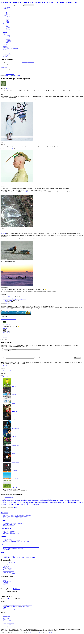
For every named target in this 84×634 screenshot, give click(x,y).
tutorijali (7, 9)
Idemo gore (3, 593)
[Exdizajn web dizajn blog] (7, 470)
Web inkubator (31, 632)
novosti (28, 502)
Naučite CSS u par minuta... (9, 532)
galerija (29, 500)
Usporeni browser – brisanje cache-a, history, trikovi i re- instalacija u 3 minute (19, 557)
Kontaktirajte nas (6, 564)
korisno (3, 502)
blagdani (10, 500)
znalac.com (14, 386)
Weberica (7, 88)
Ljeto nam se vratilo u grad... (9, 297)
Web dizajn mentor (7, 54)
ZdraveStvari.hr (15, 487)
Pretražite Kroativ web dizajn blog (8, 5)
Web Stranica (3, 357)
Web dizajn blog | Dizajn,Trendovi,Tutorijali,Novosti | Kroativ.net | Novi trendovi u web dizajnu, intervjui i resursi (39, 2)
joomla (7, 30)
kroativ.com (14, 394)
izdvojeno (8, 35)
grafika (37, 500)
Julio (7, 331)
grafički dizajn (9, 16)
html (7, 26)
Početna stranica (6, 7)
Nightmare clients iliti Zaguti (9, 556)
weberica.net (14, 411)
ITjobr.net (14, 436)
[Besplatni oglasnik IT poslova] (7, 436)
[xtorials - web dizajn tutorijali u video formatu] (7, 453)
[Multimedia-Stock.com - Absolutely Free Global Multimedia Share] (7, 445)
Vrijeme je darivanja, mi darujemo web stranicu (13, 548)
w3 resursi (76, 502)
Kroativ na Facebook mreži (8, 571)
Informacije (5, 47)
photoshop (8, 17)
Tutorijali (5, 32)
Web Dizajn (5, 8)
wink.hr (13, 403)
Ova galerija (3, 233)
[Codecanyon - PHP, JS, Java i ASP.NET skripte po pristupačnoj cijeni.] (7, 462)
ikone (7, 20)
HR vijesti (5, 56)
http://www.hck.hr (4, 67)
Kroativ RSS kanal (7, 572)
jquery (78, 500)
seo (6, 12)
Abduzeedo (5, 583)
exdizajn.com (14, 470)
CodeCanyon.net (15, 462)
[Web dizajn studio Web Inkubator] (7, 403)
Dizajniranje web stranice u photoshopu (11, 540)
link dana (8, 37)
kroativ (15, 502)
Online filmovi (15, 478)
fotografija (8, 36)
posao (41, 502)
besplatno (5, 500)
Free (4, 33)
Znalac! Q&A (6, 55)
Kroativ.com (5, 617)
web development (19, 504)
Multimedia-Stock (15, 445)
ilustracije (62, 500)
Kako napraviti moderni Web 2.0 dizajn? (11, 533)
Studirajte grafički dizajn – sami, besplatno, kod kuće (14, 523)
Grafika (4, 15)
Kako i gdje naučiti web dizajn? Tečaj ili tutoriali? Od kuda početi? (17, 515)
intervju (71, 500)
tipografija (8, 21)
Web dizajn (4, 513)
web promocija (9, 41)
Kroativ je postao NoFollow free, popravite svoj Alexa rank (15, 516)
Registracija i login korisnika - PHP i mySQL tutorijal (14, 517)
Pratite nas (16, 589)
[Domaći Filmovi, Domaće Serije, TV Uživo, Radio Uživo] (7, 478)
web (1, 504)
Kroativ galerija (6, 51)
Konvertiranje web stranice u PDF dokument (12, 554)
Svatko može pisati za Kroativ (28, 62)
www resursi (8, 40)
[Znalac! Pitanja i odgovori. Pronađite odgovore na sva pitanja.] (7, 386)
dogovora (9, 308)
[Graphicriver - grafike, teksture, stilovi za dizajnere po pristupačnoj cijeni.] (7, 428)
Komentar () (37, 357)
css (6, 25)
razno (7, 74)
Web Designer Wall (7, 581)
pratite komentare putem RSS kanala (8, 319)
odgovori (5, 328)
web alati (4, 504)
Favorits (4, 49)
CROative (6, 629)
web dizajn (29, 504)
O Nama (5, 301)
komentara (11, 74)
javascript (8, 27)
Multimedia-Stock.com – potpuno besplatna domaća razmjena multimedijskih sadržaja (21, 547)
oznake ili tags (9, 497)
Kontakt (4, 46)
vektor (71, 502)
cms (6, 10)
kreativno (10, 502)
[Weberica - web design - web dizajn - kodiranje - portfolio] (7, 411)
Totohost (41, 632)
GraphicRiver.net (15, 428)
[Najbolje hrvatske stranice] (7, 394)
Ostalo (4, 34)
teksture (7, 22)
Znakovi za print (6, 549)
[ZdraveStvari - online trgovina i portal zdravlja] (7, 487)
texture (58, 502)
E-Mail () (6, 350)
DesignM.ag (5, 582)
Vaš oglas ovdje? (4, 376)
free (27, 500)
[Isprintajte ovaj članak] (16, 75)
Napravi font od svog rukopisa (9, 524)
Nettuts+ (5, 584)
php (6, 28)
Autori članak (6, 618)
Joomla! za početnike (7, 539)
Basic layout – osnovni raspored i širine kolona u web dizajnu (16, 541)
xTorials (13, 453)
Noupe (4, 580)
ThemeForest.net (15, 419)
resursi (54, 502)
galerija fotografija (9, 148)
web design (9, 504)
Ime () (2, 348)
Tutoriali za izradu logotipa (8, 525)
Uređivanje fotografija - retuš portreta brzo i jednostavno (14, 299)
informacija (5, 626)
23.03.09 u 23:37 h (7, 332)
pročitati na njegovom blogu (64, 146)
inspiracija (8, 14)
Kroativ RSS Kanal (6, 365)
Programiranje (6, 23)
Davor (7, 322)
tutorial (67, 502)
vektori (7, 19)
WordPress (51, 632)
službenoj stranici (29, 191)
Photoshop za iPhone (7, 300)
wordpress (8, 29)
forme (18, 500)
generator (34, 500)
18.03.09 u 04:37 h (7, 324)
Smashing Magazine (7, 578)
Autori (4, 565)
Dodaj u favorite (8, 75)
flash (7, 13)
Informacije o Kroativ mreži (9, 562)
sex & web (8, 39)
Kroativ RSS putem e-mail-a (9, 573)
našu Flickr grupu (9, 598)
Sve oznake (5, 567)
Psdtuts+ (5, 586)
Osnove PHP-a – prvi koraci (9, 531)
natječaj (24, 502)
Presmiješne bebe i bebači (8, 296)
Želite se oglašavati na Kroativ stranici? (11, 48)
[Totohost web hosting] (16, 314)
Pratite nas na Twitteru (7, 370)
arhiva (7, 42)
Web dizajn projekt (7, 52)
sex (56, 502)
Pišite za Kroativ (6, 566)
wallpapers (81, 502)
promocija (45, 502)
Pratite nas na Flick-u (7, 569)
